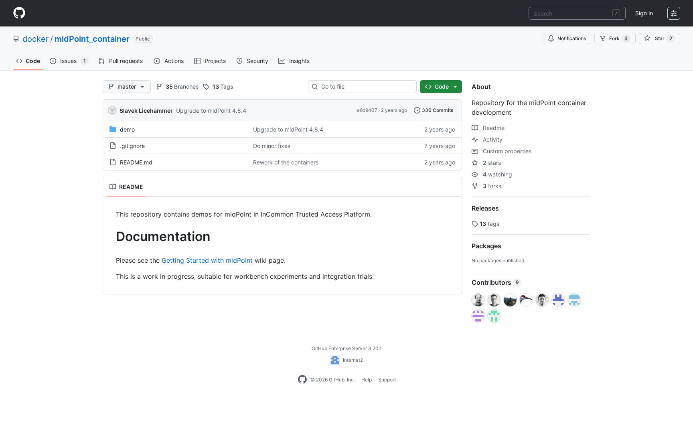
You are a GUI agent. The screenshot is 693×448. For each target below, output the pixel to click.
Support (387, 380)
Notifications (571, 38)
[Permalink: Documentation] (110, 236)
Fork (618, 38)
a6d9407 (367, 110)
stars (492, 162)
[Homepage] (19, 13)
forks (492, 185)
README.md (136, 162)
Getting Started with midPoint (207, 260)
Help (366, 380)
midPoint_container (92, 39)
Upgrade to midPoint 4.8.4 (211, 110)
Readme (493, 127)
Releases (485, 208)
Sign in (644, 13)
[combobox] (577, 13)
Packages (486, 246)
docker (35, 39)
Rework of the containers (285, 162)
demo (127, 129)
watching (497, 174)
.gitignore (132, 145)
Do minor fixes (271, 145)
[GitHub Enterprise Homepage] (302, 380)
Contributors (495, 282)
